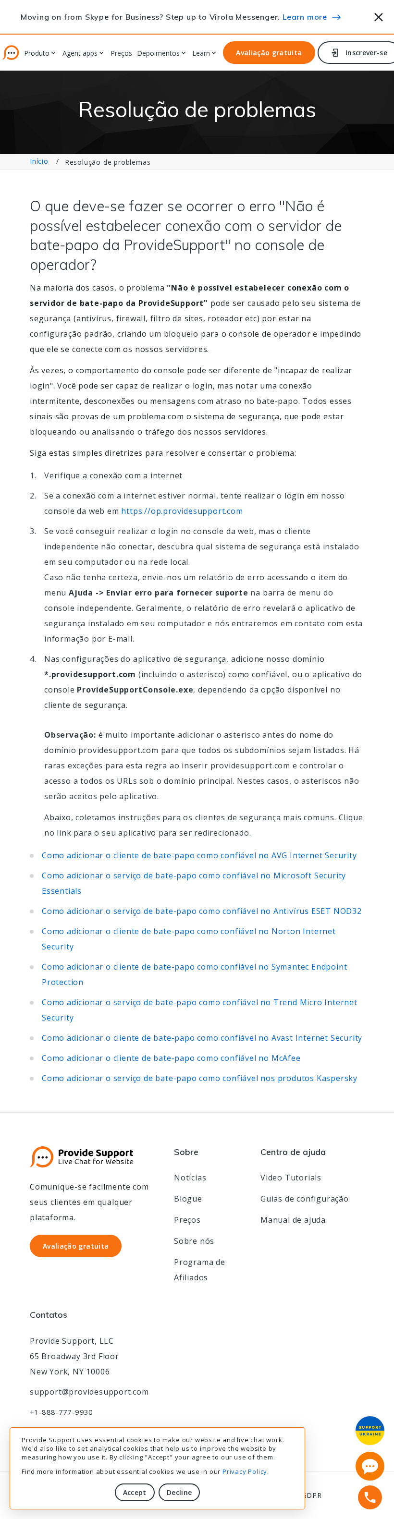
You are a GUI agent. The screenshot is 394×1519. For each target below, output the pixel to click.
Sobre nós (194, 1241)
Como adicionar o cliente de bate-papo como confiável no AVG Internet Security (199, 855)
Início (39, 161)
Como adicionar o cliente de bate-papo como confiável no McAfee (171, 1058)
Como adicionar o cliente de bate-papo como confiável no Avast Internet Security (202, 1038)
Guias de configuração (304, 1198)
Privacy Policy (244, 1471)
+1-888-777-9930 (61, 1412)
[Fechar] (378, 15)
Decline (179, 1492)
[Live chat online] (370, 1466)
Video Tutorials (290, 1177)
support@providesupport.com (89, 1391)
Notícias (190, 1177)
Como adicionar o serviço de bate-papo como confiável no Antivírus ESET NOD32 (202, 911)
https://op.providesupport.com (182, 511)
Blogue (188, 1198)
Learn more (305, 17)
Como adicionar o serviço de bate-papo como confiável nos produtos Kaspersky (199, 1078)
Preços (121, 53)
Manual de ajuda (293, 1220)
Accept (135, 1492)
